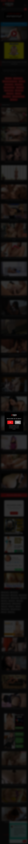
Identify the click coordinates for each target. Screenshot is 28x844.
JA (10, 422)
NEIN (17, 422)
